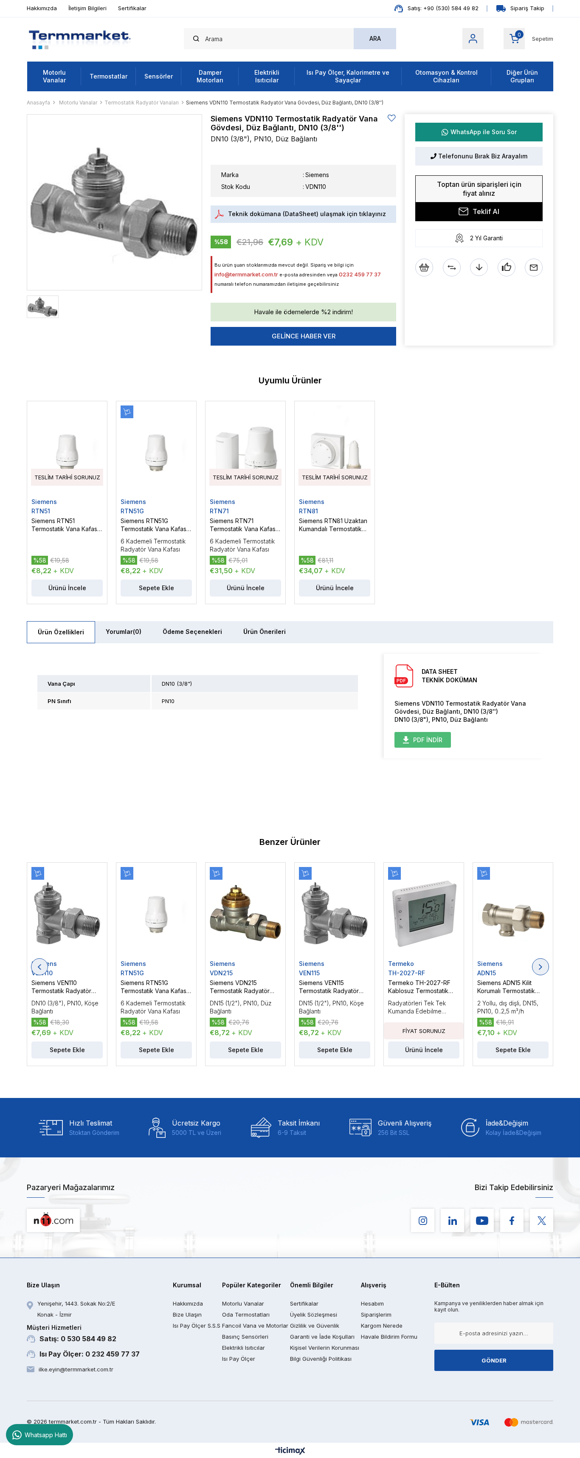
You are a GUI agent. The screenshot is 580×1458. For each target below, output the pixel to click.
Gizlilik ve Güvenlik (314, 1325)
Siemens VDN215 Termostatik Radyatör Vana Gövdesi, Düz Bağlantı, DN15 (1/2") (240, 987)
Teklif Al (486, 211)
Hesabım (372, 1303)
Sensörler (158, 76)
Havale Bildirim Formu (389, 1336)
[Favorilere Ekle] (392, 118)
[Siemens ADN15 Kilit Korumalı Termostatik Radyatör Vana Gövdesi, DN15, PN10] (513, 913)
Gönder (494, 1360)
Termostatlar (108, 76)
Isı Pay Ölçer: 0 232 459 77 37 (89, 1354)
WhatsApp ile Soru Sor (483, 131)
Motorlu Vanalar (54, 76)
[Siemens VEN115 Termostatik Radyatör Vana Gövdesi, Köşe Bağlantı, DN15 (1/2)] (334, 913)
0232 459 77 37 (360, 274)
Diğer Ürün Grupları (522, 76)
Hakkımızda (42, 8)
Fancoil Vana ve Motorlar (255, 1325)
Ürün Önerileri (264, 631)
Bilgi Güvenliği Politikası (321, 1358)
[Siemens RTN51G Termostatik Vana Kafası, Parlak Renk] (156, 451)
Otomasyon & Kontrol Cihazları (446, 76)
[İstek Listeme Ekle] (424, 267)
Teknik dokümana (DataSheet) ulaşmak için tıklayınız (307, 213)
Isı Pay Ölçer (238, 1358)
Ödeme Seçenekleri (192, 631)
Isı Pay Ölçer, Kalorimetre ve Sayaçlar (348, 76)
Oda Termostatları (246, 1314)
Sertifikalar (132, 8)
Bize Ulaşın (187, 1314)
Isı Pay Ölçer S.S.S (196, 1325)
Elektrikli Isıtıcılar (266, 76)
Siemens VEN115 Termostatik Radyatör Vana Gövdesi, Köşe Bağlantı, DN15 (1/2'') (329, 987)
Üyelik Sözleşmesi (313, 1314)
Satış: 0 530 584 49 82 (71, 1333)
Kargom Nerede (382, 1325)
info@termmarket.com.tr (246, 274)
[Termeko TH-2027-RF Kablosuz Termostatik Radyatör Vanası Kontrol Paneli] (423, 913)
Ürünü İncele (424, 1049)
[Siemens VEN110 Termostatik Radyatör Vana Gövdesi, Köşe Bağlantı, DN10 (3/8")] (67, 913)
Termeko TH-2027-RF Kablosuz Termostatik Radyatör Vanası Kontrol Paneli (421, 987)
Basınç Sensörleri (245, 1336)
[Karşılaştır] (452, 267)
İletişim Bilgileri (87, 8)
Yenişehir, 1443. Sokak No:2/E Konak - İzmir (76, 1309)
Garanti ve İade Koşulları (322, 1336)
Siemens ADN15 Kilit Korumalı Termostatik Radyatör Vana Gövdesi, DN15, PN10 (511, 987)
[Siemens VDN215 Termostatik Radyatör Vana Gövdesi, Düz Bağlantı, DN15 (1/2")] (245, 913)
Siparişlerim (376, 1314)
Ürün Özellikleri (61, 632)
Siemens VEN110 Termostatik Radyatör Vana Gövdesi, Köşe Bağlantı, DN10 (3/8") (61, 987)
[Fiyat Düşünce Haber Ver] (479, 267)
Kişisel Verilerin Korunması (324, 1347)
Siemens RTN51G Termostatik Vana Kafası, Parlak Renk (155, 525)
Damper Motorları (210, 76)
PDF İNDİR (427, 739)
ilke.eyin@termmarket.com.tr (76, 1369)
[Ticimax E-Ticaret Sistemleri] (290, 1451)
